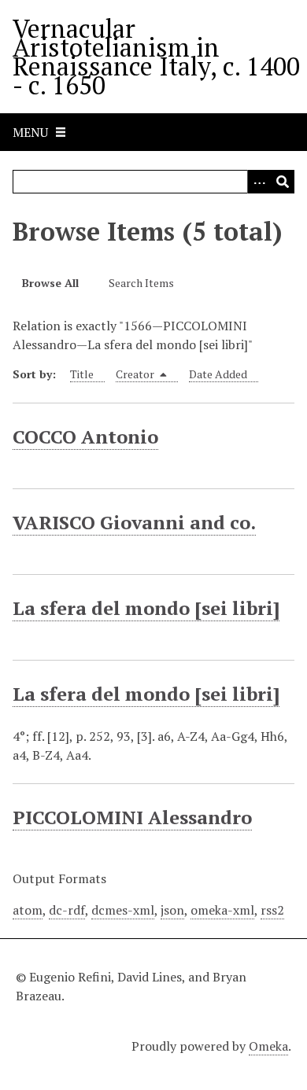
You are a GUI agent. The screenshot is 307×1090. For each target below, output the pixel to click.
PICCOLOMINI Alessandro (132, 817)
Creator (136, 373)
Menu (30, 132)
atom (28, 910)
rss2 (272, 910)
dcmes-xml (122, 910)
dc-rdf (67, 910)
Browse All (50, 282)
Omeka (268, 1046)
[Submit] (282, 181)
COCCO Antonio (85, 436)
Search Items (141, 282)
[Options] (259, 181)
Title (82, 373)
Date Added (218, 373)
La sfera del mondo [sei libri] (146, 607)
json (172, 910)
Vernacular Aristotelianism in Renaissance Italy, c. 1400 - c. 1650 (156, 56)
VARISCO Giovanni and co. (134, 522)
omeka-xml (222, 910)
